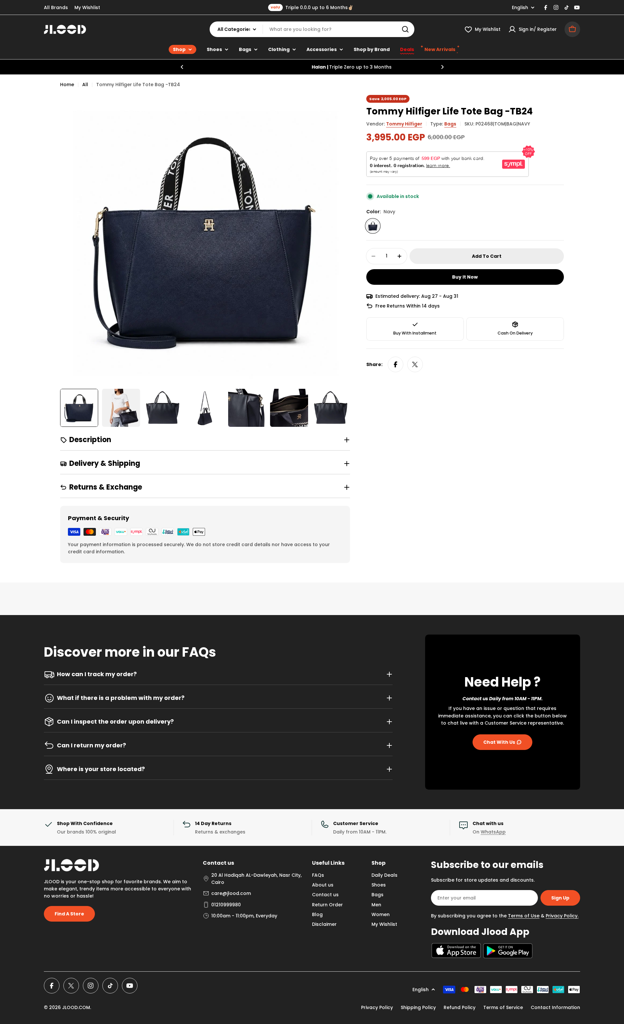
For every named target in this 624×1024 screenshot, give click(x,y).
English (520, 7)
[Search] (405, 29)
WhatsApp (493, 832)
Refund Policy (459, 1007)
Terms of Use (524, 915)
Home (67, 84)
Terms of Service (503, 1007)
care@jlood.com (231, 893)
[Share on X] (415, 364)
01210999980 (226, 904)
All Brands (56, 7)
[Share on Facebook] (395, 364)
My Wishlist (87, 7)
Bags (450, 124)
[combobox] (312, 29)
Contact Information (555, 1007)
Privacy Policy (377, 1007)
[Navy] (372, 225)
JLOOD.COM (76, 1007)
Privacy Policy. (562, 915)
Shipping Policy (418, 1007)
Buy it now (465, 277)
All (85, 84)
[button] (182, 67)
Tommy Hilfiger (404, 124)
